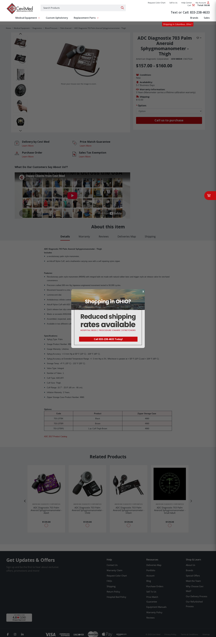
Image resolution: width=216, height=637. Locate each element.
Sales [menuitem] (207, 17)
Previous (20, 33)
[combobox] (83, 8)
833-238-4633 (200, 12)
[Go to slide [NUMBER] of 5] (25, 501)
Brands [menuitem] (194, 17)
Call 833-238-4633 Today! (108, 339)
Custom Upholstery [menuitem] (57, 17)
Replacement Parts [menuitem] (85, 17)
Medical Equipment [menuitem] (26, 17)
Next (20, 130)
